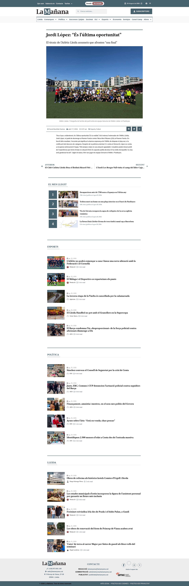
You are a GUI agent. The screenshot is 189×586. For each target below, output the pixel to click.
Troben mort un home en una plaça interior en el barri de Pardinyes (107, 202)
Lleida (40, 19)
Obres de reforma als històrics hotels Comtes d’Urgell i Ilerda (97, 478)
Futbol (98, 129)
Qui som (40, 4)
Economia (117, 19)
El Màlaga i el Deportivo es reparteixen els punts (91, 279)
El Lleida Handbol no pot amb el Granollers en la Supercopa (97, 313)
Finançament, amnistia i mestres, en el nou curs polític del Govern (100, 404)
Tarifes (67, 4)
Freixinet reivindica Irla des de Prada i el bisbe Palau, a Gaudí (98, 512)
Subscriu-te (50, 4)
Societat (89, 19)
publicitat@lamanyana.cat (98, 575)
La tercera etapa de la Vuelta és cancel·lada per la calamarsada (98, 296)
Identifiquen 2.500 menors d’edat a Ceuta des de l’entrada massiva (100, 437)
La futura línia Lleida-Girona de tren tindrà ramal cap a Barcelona (107, 221)
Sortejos (126, 19)
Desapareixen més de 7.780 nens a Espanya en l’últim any (103, 192)
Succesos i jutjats (76, 19)
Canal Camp (137, 19)
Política (61, 19)
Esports (105, 19)
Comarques (49, 19)
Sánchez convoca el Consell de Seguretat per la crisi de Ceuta (98, 370)
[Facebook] (124, 565)
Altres (146, 19)
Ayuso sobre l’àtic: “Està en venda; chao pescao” (91, 421)
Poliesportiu (52, 291)
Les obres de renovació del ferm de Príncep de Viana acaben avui (100, 528)
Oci (95, 19)
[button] (128, 129)
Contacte (59, 4)
